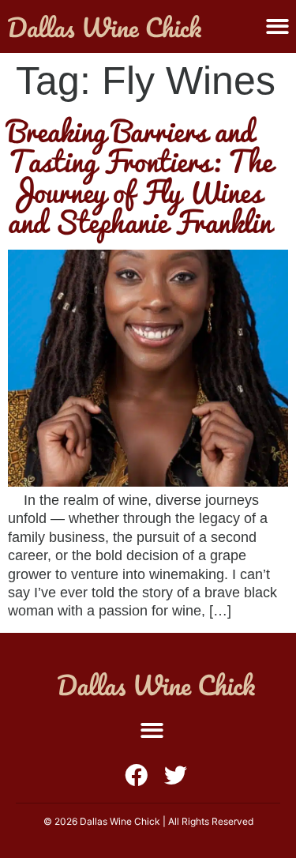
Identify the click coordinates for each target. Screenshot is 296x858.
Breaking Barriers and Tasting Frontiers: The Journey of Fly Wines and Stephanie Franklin (140, 176)
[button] (277, 26)
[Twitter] (175, 775)
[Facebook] (136, 775)
